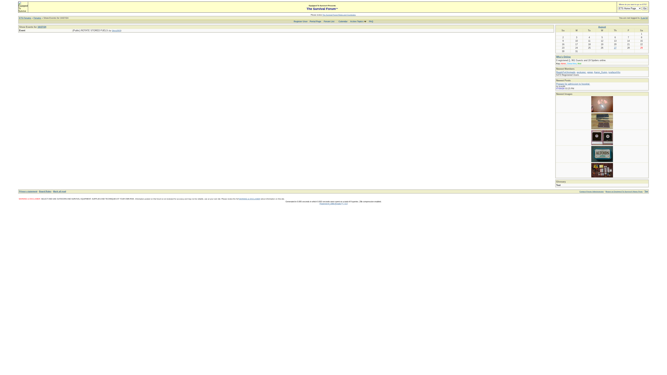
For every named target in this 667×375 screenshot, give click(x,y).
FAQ (371, 21)
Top (646, 191)
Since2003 (116, 31)
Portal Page (315, 21)
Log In (644, 18)
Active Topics (357, 21)
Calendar (343, 21)
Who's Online (563, 57)
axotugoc (581, 72)
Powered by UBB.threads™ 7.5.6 (334, 204)
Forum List (329, 21)
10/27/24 (42, 27)
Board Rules (45, 191)
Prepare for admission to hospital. (573, 84)
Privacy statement (28, 191)
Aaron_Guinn (600, 72)
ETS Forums (25, 18)
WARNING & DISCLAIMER (249, 199)
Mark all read (59, 191)
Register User (301, 21)
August (602, 27)
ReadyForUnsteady (565, 72)
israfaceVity (614, 72)
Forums (37, 18)
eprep (590, 72)
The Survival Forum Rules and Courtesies (339, 15)
